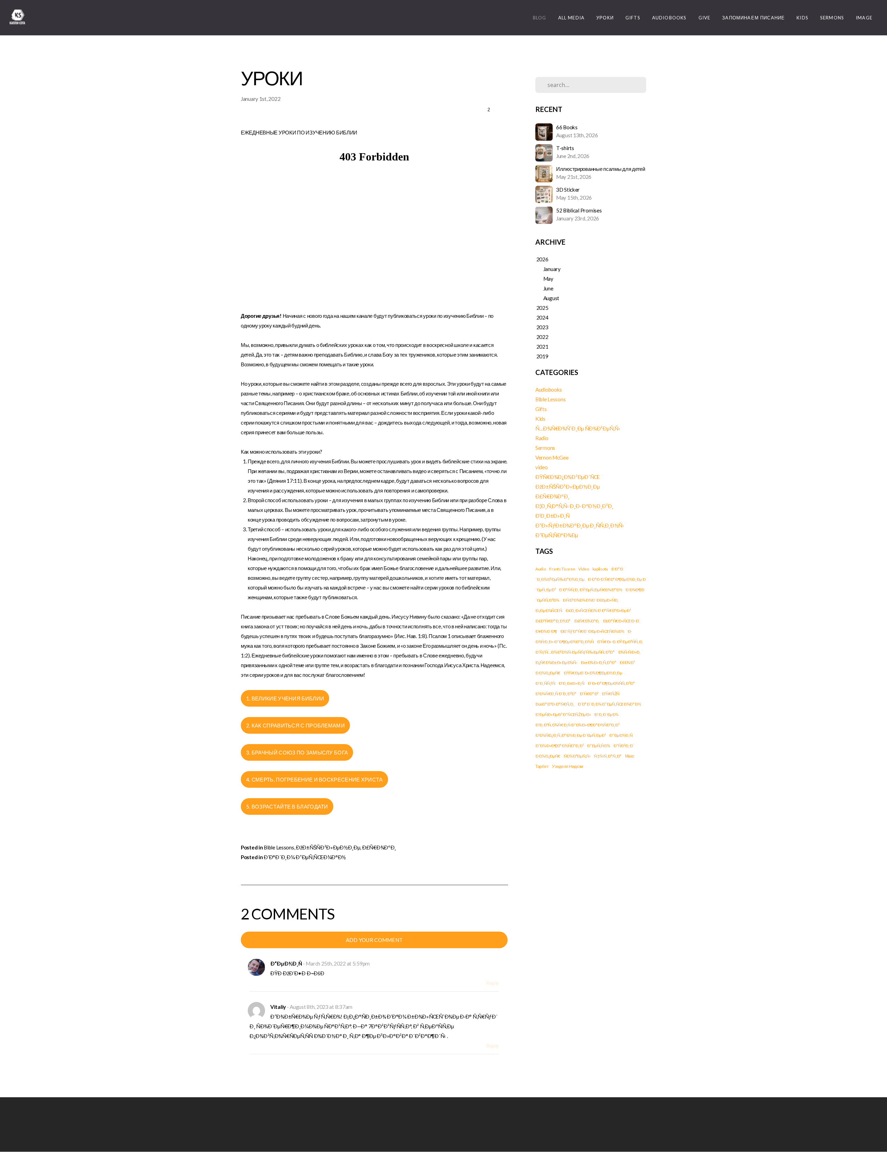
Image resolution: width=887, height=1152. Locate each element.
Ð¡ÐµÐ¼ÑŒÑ (548, 610)
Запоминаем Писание (753, 17)
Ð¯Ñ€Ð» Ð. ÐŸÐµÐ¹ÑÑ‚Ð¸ (620, 641)
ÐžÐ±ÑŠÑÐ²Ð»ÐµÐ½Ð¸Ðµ (328, 847)
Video (583, 568)
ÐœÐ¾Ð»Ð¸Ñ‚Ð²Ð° (598, 662)
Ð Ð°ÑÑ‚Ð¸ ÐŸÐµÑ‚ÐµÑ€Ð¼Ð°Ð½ (590, 589)
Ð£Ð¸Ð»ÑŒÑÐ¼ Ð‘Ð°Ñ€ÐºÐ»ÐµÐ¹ (598, 610)
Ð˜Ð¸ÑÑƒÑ (545, 683)
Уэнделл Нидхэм (567, 766)
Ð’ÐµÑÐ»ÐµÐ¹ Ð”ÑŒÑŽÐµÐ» (563, 714)
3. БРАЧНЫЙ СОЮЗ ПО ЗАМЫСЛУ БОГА (297, 752)
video (541, 467)
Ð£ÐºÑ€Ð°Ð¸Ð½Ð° (553, 620)
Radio (541, 438)
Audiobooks (669, 17)
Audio (540, 568)
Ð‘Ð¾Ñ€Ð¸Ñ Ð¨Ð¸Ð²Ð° (556, 693)
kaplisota (600, 568)
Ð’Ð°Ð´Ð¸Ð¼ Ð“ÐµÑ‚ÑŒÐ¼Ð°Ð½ (305, 857)
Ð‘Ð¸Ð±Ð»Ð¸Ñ (552, 516)
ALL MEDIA (571, 17)
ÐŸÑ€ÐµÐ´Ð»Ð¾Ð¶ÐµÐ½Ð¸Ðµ (593, 672)
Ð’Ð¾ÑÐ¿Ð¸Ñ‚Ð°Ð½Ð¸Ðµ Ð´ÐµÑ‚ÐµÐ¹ (570, 735)
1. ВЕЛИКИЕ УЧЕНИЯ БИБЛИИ (285, 698)
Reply (492, 983)
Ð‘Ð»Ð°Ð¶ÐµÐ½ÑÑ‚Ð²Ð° (611, 683)
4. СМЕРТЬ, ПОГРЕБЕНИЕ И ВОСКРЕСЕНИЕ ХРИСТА (314, 779)
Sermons (832, 17)
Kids (802, 17)
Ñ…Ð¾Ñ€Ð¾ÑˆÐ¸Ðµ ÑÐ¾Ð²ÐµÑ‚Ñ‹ (577, 428)
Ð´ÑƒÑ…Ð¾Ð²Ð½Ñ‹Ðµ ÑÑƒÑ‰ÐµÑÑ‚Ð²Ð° (575, 652)
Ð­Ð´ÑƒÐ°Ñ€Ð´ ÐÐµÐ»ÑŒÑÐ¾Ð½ (592, 631)
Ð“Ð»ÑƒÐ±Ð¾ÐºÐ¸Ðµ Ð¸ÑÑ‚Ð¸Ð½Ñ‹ (579, 525)
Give (705, 17)
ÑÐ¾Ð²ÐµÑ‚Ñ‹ (577, 756)
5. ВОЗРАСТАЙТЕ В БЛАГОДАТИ (287, 806)
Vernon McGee (552, 457)
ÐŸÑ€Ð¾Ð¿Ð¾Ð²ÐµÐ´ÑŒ (567, 477)
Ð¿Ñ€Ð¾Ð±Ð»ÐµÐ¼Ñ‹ (556, 662)
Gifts (632, 17)
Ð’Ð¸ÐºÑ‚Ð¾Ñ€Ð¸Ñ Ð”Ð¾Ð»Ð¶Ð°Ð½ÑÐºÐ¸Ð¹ (577, 724)
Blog (539, 17)
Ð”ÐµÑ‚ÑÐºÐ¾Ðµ (556, 535)
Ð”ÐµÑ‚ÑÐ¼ (598, 745)
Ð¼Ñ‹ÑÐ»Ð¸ (629, 652)
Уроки (605, 17)
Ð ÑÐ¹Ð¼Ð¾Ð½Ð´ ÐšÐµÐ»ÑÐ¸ (591, 600)
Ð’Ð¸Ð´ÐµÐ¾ (606, 714)
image (864, 17)
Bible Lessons (279, 847)
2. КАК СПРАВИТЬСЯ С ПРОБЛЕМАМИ (295, 725)
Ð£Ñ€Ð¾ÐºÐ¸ (379, 847)
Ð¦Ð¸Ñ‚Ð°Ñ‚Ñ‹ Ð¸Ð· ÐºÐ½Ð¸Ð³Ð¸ (574, 506)
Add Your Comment (374, 940)
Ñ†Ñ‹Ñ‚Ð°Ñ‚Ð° (608, 756)
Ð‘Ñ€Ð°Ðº (589, 693)
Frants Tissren (562, 568)
